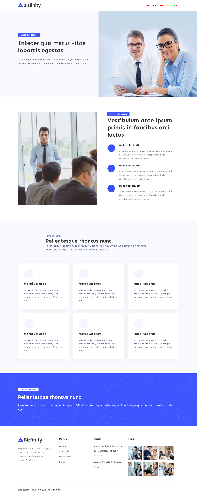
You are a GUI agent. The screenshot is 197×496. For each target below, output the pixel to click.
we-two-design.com (49, 489)
